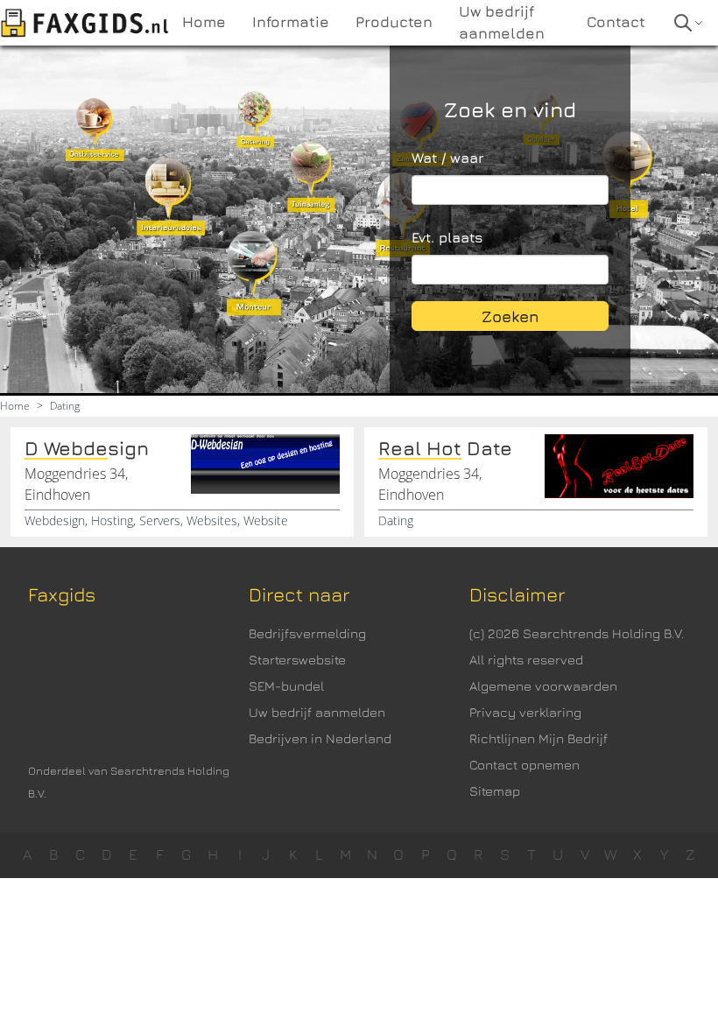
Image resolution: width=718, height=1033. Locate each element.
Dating (65, 405)
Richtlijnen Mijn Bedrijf (538, 738)
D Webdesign (87, 448)
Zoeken (510, 316)
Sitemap (494, 791)
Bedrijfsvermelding (307, 633)
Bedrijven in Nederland (320, 738)
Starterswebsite (297, 659)
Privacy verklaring (525, 712)
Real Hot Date (445, 448)
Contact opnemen (524, 764)
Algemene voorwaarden (543, 685)
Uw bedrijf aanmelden (317, 712)
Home (15, 405)
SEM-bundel (286, 685)
